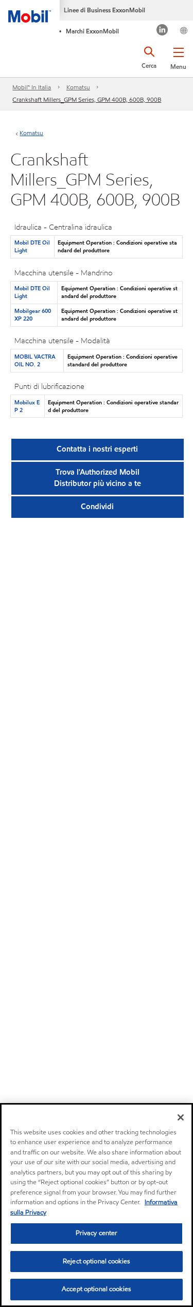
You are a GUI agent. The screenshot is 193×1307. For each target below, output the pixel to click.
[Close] (180, 1117)
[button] (178, 56)
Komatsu (78, 87)
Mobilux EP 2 (27, 406)
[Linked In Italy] (162, 31)
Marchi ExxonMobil (92, 31)
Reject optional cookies (96, 1261)
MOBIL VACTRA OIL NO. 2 (35, 360)
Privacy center (97, 1233)
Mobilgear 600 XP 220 (32, 315)
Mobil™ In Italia (31, 87)
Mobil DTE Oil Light (32, 246)
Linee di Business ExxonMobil (104, 10)
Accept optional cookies (96, 1289)
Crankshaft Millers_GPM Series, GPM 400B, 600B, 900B (86, 99)
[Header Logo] (30, 11)
